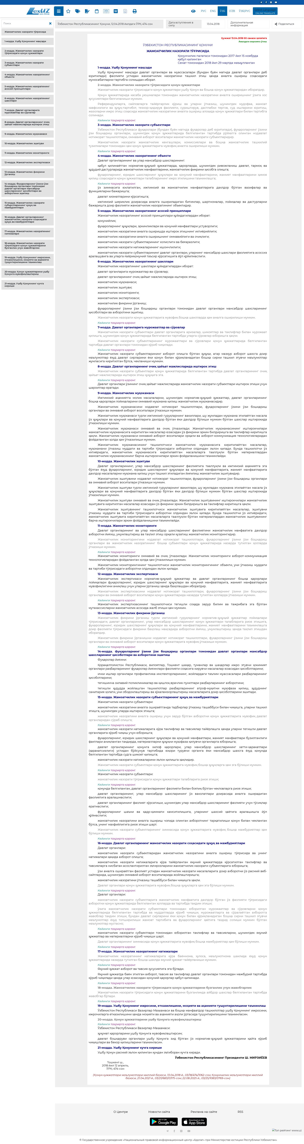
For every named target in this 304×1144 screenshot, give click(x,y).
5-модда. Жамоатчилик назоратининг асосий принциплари (27, 87)
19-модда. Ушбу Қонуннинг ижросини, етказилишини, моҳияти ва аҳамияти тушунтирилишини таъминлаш (27, 260)
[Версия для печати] (134, 11)
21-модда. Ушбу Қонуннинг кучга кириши (24, 284)
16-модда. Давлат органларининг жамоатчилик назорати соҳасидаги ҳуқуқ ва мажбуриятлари (26, 219)
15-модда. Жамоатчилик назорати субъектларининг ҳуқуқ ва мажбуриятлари (24, 205)
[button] (27, 31)
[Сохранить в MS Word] (115, 11)
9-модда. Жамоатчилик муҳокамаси (26, 134)
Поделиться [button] (286, 23)
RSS (240, 1112)
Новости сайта (159, 1112)
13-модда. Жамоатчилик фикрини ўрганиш (25, 173)
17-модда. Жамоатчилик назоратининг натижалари (27, 232)
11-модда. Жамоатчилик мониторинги (27, 153)
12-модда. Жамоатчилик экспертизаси (27, 162)
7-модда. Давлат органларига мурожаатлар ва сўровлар (22, 111)
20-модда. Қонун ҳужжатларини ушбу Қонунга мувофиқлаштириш (27, 272)
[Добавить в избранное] (68, 11)
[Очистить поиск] (50, 23)
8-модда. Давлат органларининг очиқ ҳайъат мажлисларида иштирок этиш (27, 123)
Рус (203, 11)
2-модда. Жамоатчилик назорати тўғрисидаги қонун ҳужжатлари (24, 52)
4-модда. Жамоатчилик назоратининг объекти (27, 75)
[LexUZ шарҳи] (87, 11)
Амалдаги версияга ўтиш (253, 41)
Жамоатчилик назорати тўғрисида (25, 31)
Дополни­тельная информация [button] (242, 24)
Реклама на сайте (204, 1112)
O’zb (232, 11)
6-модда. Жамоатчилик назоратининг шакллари (27, 99)
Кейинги (104, 120)
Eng (213, 11)
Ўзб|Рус (244, 11)
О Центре (121, 1112)
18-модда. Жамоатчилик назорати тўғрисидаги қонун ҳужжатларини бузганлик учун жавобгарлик (25, 245)
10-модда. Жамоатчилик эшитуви (24, 143)
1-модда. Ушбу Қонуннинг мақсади (25, 41)
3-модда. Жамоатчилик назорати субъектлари (24, 63)
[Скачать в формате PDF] (125, 11)
